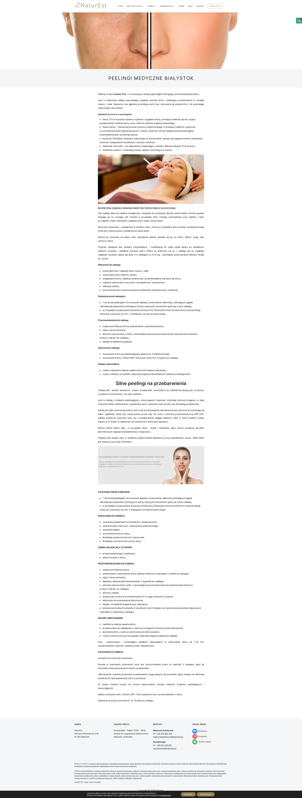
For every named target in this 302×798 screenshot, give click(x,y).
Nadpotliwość (137, 778)
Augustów (97, 782)
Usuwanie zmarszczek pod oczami (85, 773)
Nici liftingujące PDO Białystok (217, 764)
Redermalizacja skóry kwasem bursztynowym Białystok (118, 766)
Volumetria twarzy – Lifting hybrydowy (143, 773)
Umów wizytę (215, 6)
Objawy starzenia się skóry (130, 776)
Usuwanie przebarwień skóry (170, 771)
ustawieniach (165, 795)
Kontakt (200, 6)
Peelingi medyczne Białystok (99, 764)
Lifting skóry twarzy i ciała (106, 773)
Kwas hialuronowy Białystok (151, 764)
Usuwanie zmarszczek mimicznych (193, 771)
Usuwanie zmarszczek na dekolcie (128, 771)
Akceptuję (188, 794)
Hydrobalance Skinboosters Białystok (86, 766)
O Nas (120, 6)
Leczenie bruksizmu (86, 771)
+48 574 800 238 (164, 733)
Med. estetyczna (134, 6)
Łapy (91, 782)
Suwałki (77, 782)
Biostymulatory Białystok (197, 764)
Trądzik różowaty (115, 776)
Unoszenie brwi (178, 776)
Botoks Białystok (135, 764)
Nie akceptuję (205, 794)
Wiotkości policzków (190, 776)
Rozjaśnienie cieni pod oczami (162, 776)
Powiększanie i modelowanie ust (174, 773)
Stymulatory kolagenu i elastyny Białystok (175, 764)
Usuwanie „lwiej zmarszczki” (214, 771)
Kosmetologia (166, 6)
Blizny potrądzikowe (101, 776)
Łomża (86, 782)
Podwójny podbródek (125, 778)
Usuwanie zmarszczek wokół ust (105, 771)
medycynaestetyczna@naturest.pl (168, 737)
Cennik (181, 6)
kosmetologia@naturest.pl (164, 748)
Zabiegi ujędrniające (123, 773)
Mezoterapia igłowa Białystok (119, 764)
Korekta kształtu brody (193, 773)
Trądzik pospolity (145, 776)
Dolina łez (159, 773)
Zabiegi (150, 6)
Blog (190, 6)
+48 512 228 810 (164, 745)
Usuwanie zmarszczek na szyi (150, 771)
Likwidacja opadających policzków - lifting (103, 778)
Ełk (82, 782)
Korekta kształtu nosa (209, 773)
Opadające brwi (203, 776)
